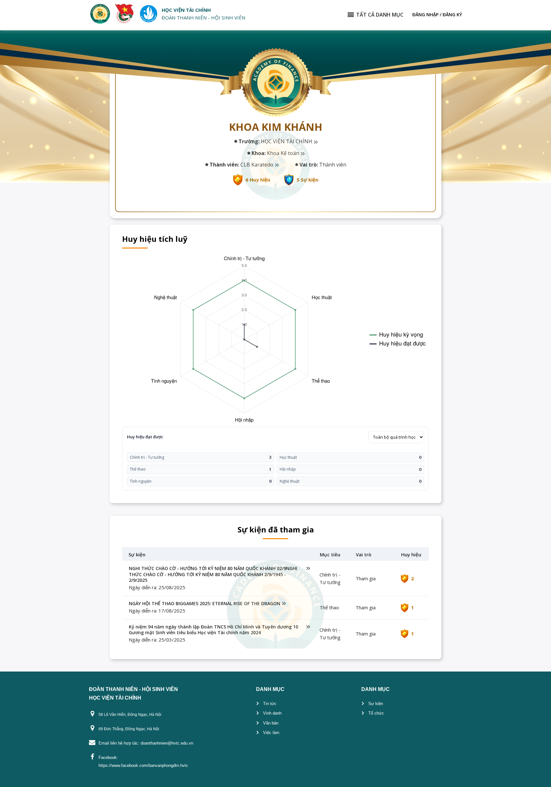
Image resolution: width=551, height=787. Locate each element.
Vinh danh (272, 713)
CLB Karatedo (257, 164)
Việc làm (271, 732)
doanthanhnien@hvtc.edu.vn (167, 743)
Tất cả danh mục (379, 14)
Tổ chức (376, 713)
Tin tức (269, 703)
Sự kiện (375, 703)
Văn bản (270, 723)
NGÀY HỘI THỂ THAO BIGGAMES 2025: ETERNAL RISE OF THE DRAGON (204, 603)
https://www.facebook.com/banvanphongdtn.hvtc (143, 765)
